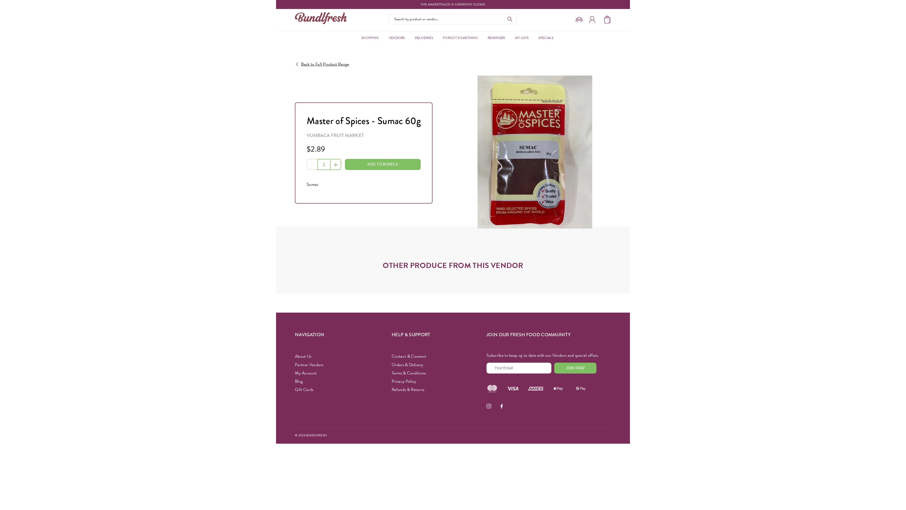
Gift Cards (304, 389)
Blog (299, 381)
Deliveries (424, 37)
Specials (545, 37)
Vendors (397, 37)
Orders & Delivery (407, 364)
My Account (306, 373)
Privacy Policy (404, 381)
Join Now (575, 368)
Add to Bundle (382, 164)
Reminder (496, 37)
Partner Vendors (309, 364)
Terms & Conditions (409, 373)
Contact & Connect (409, 356)
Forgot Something (460, 37)
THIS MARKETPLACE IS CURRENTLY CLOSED (453, 4)
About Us (303, 356)
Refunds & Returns (408, 389)
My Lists (522, 37)
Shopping (370, 37)
